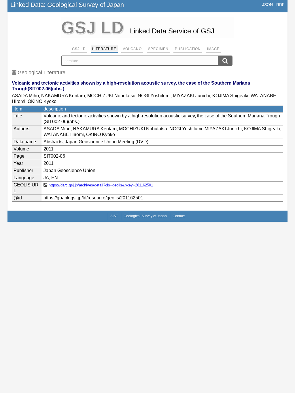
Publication (188, 49)
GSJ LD (79, 49)
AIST (114, 216)
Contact (179, 216)
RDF (280, 4)
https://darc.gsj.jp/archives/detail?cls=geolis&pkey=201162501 (101, 185)
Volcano (132, 49)
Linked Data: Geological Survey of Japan (67, 4)
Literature (104, 49)
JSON (267, 4)
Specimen (158, 49)
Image (213, 49)
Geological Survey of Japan (145, 216)
